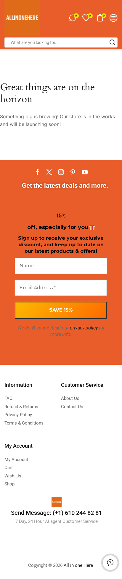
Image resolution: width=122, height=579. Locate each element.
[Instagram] (61, 172)
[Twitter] (49, 172)
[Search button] (112, 42)
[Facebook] (37, 172)
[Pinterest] (73, 172)
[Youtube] (85, 172)
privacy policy (84, 328)
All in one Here (79, 565)
